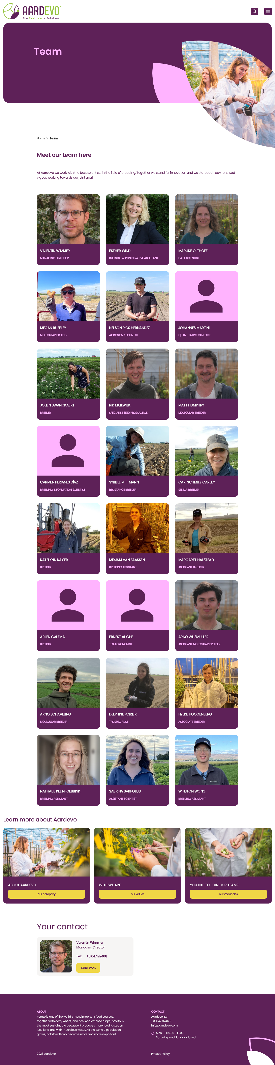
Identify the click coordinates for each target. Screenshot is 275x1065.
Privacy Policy (160, 1054)
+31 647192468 (161, 1021)
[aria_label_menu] (268, 11)
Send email (88, 968)
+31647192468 (96, 956)
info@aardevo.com (164, 1025)
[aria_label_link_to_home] (32, 11)
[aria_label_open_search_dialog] (254, 11)
